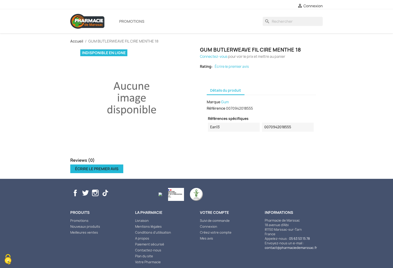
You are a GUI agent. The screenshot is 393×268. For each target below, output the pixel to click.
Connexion (208, 226)
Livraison (142, 220)
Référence (216, 108)
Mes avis (206, 238)
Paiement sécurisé (149, 244)
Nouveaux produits (85, 226)
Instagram (95, 192)
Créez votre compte (216, 232)
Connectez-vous (213, 56)
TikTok (105, 192)
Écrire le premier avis (232, 66)
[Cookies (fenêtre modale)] (8, 260)
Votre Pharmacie (148, 262)
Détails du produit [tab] (225, 90)
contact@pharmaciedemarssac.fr (291, 247)
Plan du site (144, 256)
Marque (213, 102)
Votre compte (214, 212)
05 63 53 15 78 (299, 238)
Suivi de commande (215, 220)
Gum (225, 102)
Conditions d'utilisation (153, 232)
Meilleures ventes (84, 232)
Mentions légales (148, 226)
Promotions (131, 21)
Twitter (85, 192)
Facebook (75, 192)
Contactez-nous (148, 250)
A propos (142, 238)
